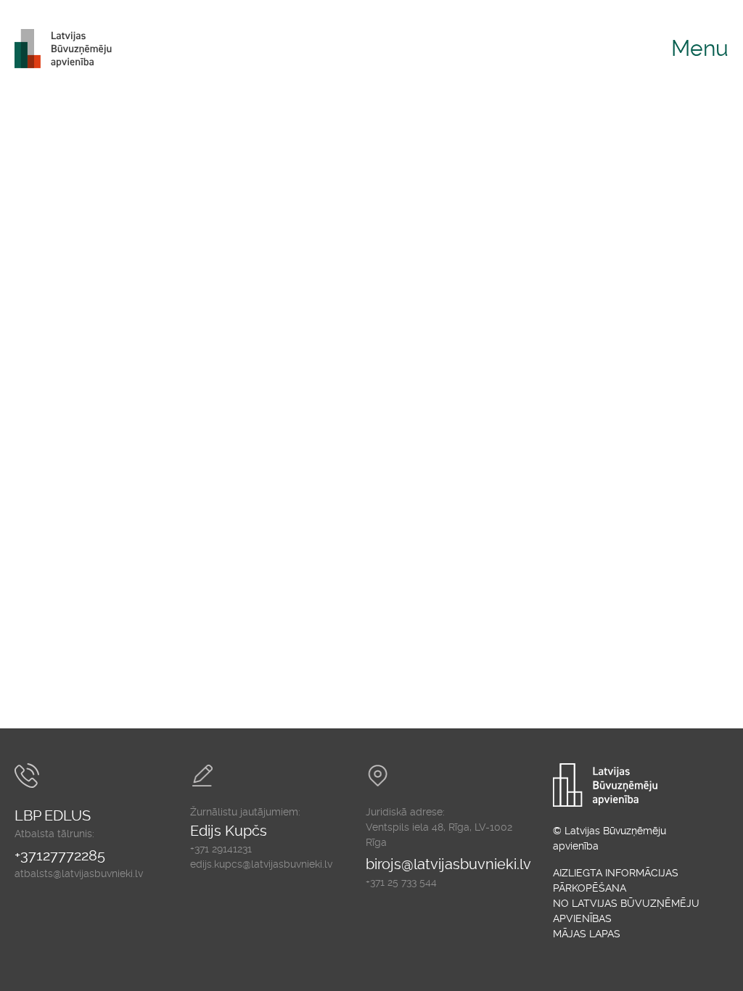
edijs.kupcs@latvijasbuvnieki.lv (261, 864)
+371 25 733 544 (401, 882)
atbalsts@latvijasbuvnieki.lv (79, 873)
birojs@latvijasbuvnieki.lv (448, 864)
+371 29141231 (221, 849)
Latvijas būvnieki (69, 48)
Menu (699, 48)
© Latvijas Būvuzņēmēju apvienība (609, 838)
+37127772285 (60, 855)
